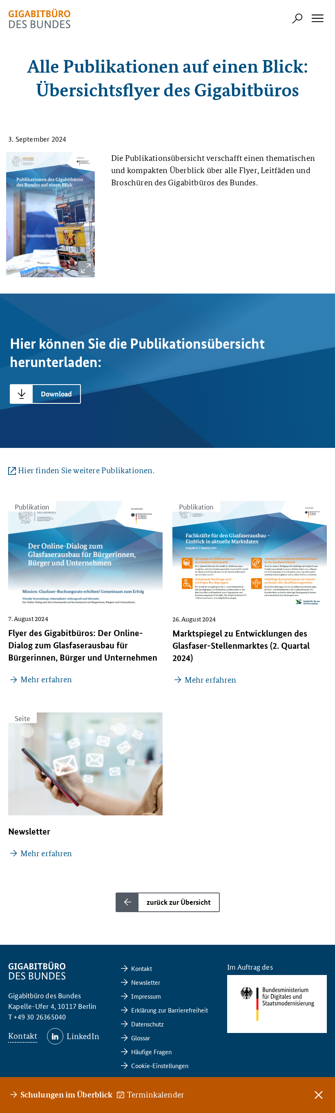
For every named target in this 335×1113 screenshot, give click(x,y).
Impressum (146, 996)
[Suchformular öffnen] (297, 18)
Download (56, 393)
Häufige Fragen (151, 1051)
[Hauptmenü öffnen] (317, 18)
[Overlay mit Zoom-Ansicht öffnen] (85, 268)
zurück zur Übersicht (179, 902)
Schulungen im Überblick (66, 1094)
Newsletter (145, 982)
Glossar (140, 1037)
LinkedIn (83, 1036)
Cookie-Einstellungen (159, 1065)
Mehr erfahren (46, 679)
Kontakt (22, 1036)
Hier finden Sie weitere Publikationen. (86, 470)
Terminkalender (156, 1095)
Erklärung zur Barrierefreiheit (169, 1010)
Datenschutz (147, 1024)
